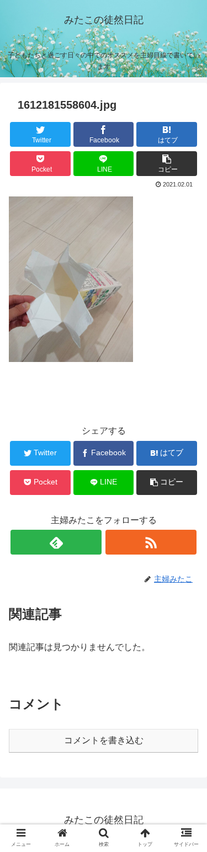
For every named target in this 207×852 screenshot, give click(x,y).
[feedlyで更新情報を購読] (56, 542)
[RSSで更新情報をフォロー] (151, 542)
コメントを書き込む (104, 740)
